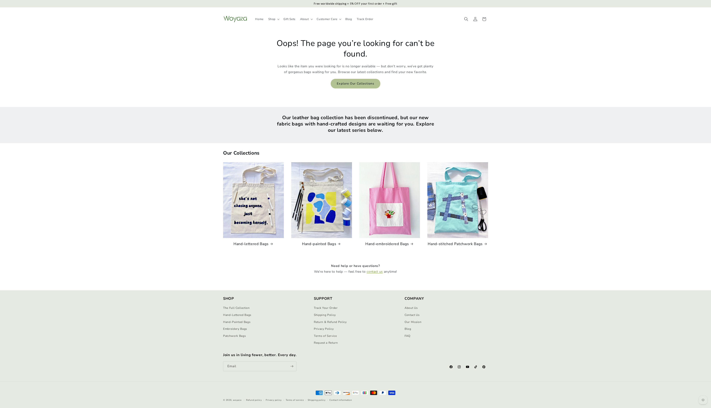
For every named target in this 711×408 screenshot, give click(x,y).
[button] (273, 19)
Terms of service (295, 399)
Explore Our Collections (355, 83)
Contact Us (412, 315)
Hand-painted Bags (319, 244)
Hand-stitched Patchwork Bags (455, 244)
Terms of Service (325, 336)
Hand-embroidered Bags (387, 244)
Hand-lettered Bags (251, 244)
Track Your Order (326, 308)
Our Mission (413, 322)
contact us (375, 271)
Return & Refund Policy (330, 322)
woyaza (237, 400)
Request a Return (326, 343)
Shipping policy (317, 399)
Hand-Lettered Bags (237, 315)
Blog (408, 329)
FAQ (407, 336)
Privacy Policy (324, 329)
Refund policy (254, 399)
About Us (411, 308)
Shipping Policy (325, 315)
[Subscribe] (291, 366)
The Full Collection (236, 308)
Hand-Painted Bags (236, 322)
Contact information (340, 399)
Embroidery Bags (235, 329)
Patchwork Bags (234, 336)
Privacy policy (274, 399)
